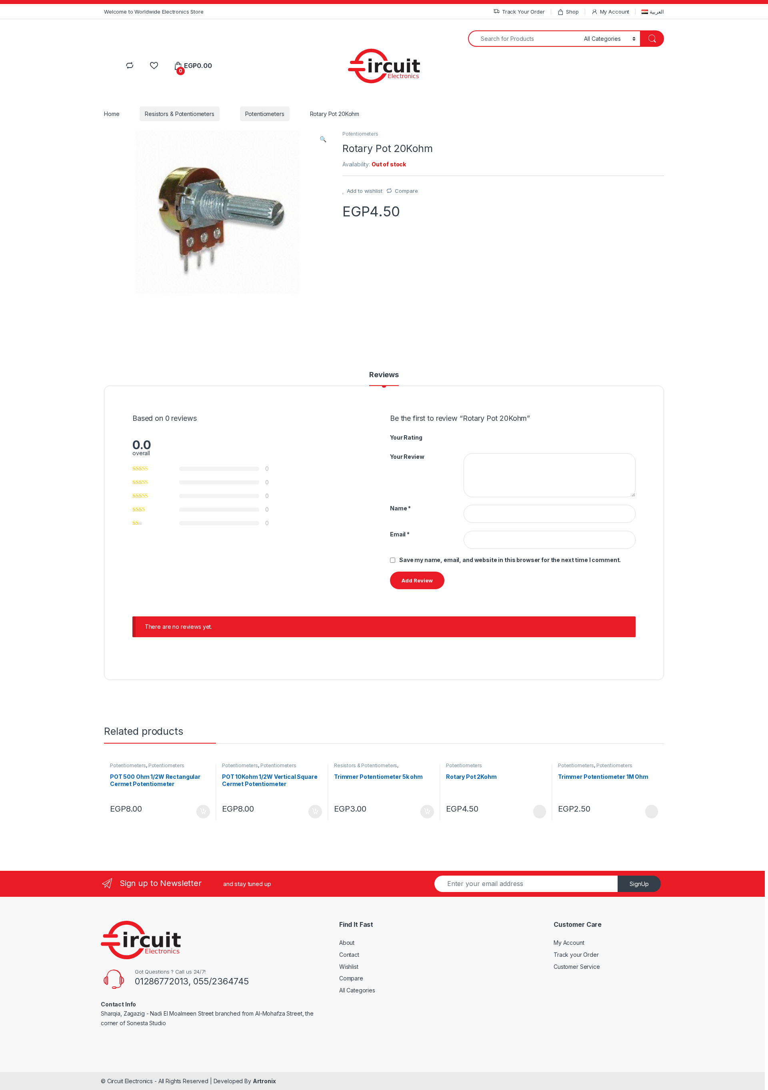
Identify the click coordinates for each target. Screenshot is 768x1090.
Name (400, 508)
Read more (539, 811)
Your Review (407, 456)
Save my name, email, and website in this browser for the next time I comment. (510, 559)
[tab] (384, 378)
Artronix (264, 1081)
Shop (572, 11)
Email (400, 534)
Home (111, 113)
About (346, 942)
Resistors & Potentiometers (179, 113)
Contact (349, 954)
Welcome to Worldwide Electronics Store (154, 11)
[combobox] (524, 38)
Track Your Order (523, 11)
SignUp (639, 883)
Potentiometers (264, 113)
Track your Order (576, 954)
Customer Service (577, 966)
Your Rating (406, 437)
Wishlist (348, 966)
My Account (614, 11)
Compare (406, 191)
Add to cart (203, 811)
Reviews (384, 375)
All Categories (357, 990)
